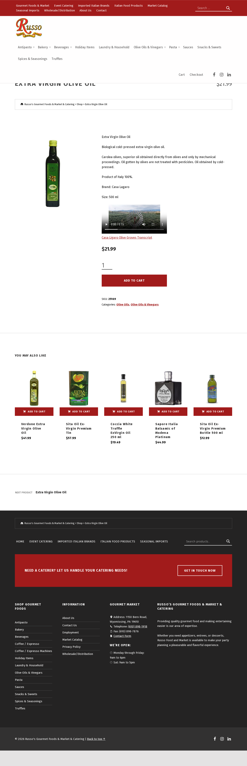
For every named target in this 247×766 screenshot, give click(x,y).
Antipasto (25, 47)
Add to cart (134, 280)
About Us (85, 10)
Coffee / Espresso (27, 644)
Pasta (173, 47)
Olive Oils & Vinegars (148, 47)
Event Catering (63, 5)
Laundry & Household (114, 47)
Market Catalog (158, 5)
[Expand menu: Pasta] (179, 47)
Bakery (43, 47)
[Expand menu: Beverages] (71, 47)
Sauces (188, 47)
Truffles (57, 59)
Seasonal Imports (27, 10)
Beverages (61, 47)
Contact (101, 10)
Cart (182, 75)
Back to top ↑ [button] (96, 739)
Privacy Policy (71, 647)
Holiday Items (85, 47)
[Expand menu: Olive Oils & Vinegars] (165, 47)
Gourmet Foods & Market (32, 5)
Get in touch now (200, 570)
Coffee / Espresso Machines (33, 651)
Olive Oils (122, 304)
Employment (70, 632)
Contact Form (122, 636)
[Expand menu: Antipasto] (34, 47)
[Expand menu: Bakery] (50, 47)
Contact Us (69, 625)
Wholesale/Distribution (59, 10)
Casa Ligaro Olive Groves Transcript (127, 237)
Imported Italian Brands (93, 5)
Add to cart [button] (37, 411)
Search (228, 541)
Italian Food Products (128, 5)
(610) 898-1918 (137, 626)
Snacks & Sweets (209, 47)
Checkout (196, 75)
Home (20, 541)
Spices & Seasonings (32, 59)
